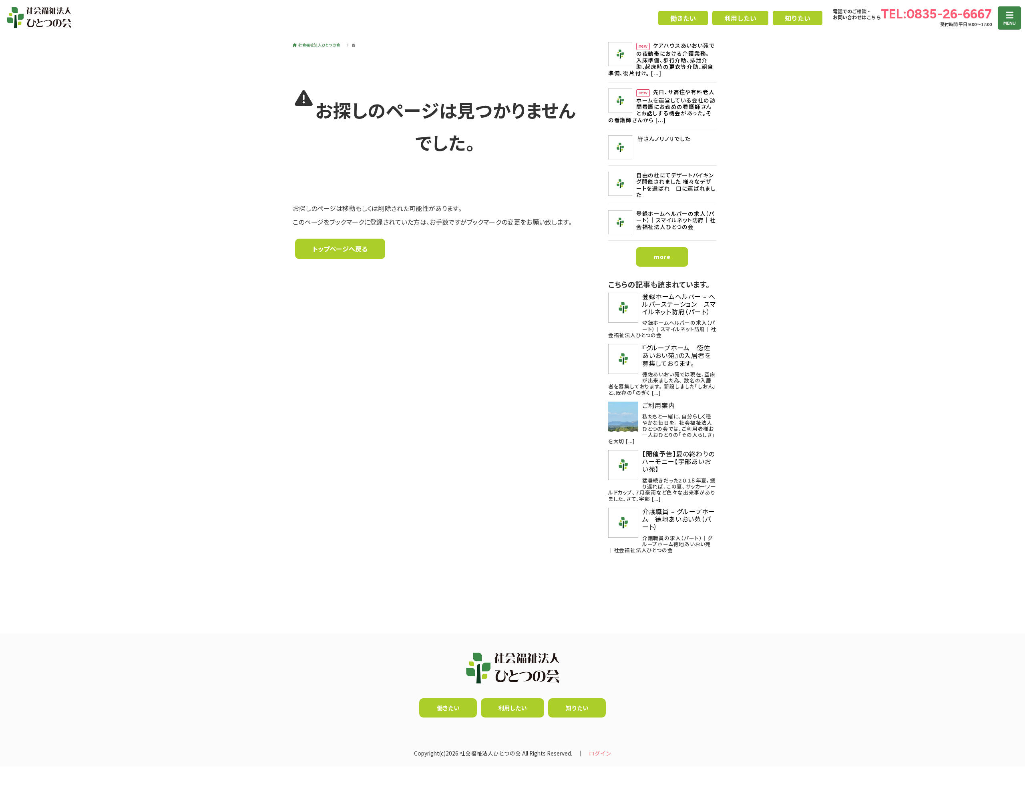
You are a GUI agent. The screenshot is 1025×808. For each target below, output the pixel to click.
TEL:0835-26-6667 (936, 14)
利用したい (740, 18)
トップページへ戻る (340, 248)
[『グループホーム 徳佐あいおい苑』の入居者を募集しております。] (623, 359)
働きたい (683, 18)
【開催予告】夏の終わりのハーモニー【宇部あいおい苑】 (678, 461)
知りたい (797, 18)
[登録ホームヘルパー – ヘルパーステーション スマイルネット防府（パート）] (623, 308)
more (662, 257)
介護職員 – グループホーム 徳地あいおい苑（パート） (678, 519)
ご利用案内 (658, 405)
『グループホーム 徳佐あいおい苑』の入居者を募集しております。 (676, 355)
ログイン (600, 753)
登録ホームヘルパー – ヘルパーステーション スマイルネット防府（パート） (679, 304)
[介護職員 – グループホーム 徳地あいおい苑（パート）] (623, 523)
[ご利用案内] (623, 417)
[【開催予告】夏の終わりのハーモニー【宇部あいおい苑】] (623, 465)
